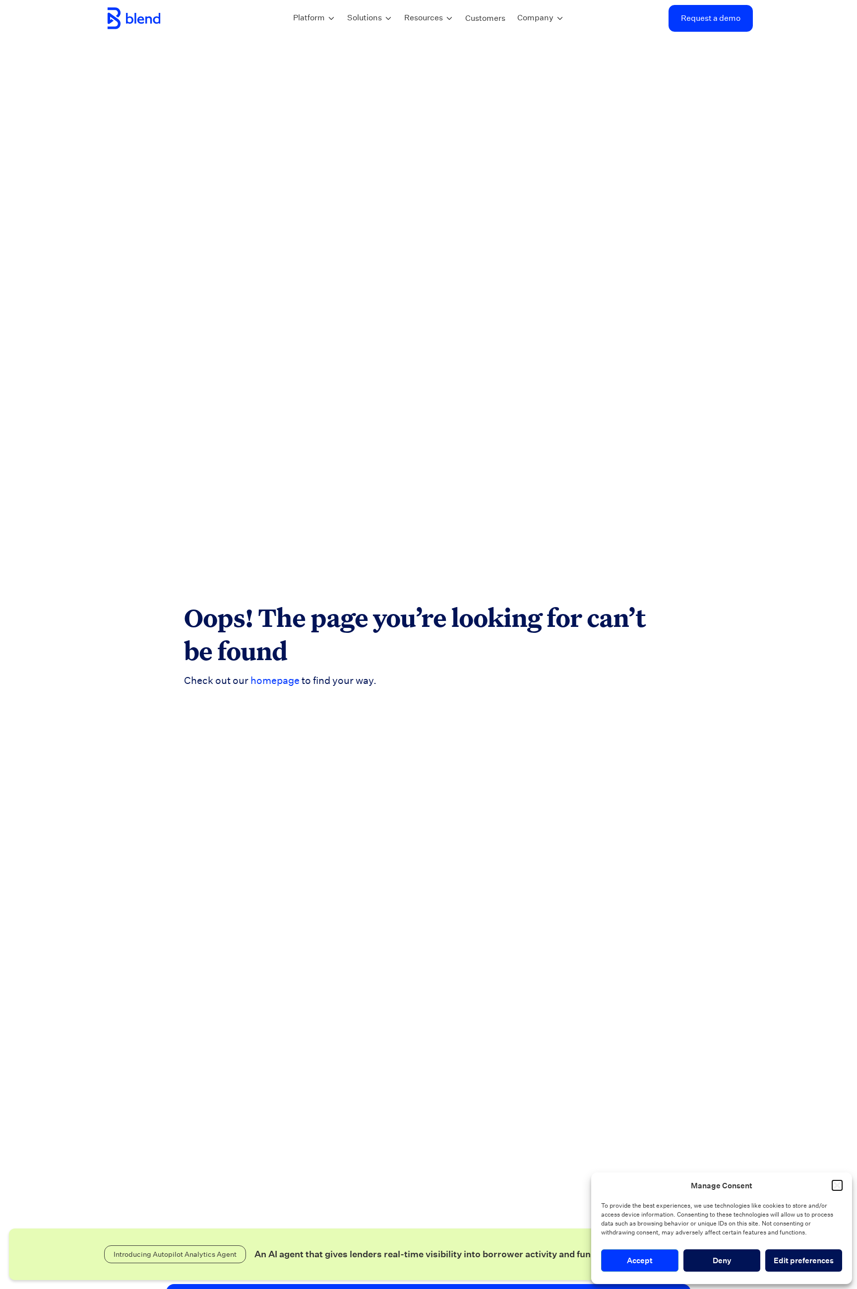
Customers (485, 18)
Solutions (364, 17)
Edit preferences (804, 1260)
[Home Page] (134, 18)
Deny (722, 1260)
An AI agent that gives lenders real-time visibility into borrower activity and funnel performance (458, 1254)
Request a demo (710, 18)
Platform (309, 17)
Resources (423, 17)
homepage (275, 680)
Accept (640, 1260)
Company (535, 17)
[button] (837, 1185)
